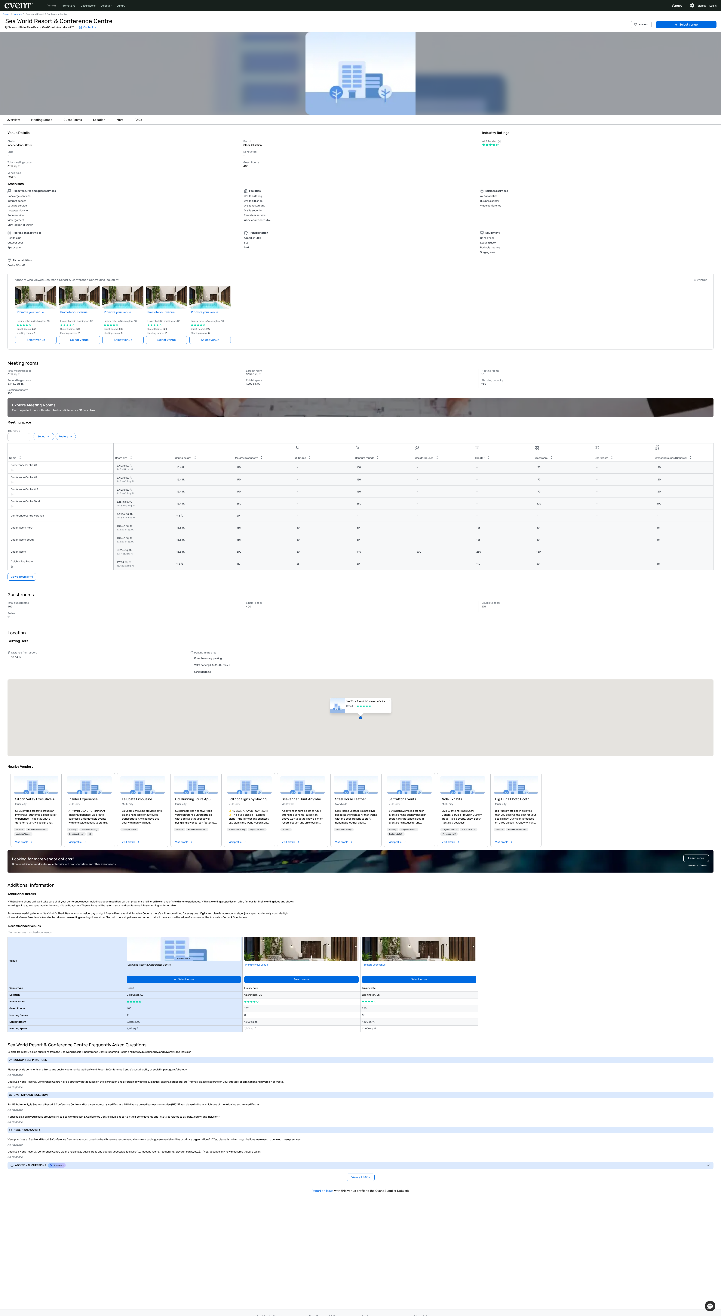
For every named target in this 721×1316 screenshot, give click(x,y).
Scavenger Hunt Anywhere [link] (303, 799)
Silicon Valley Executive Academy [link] (36, 799)
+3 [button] (90, 834)
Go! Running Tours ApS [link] (192, 799)
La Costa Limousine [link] (137, 799)
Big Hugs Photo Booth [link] (512, 799)
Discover (106, 5)
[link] (36, 785)
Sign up (702, 5)
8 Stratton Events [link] (402, 799)
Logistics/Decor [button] (23, 834)
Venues (52, 5)
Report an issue (322, 1191)
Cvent (6, 14)
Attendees (14, 431)
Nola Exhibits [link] (452, 799)
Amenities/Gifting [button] (89, 829)
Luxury (121, 5)
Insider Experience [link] (83, 799)
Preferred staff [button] (395, 834)
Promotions (68, 5)
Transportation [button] (129, 829)
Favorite (643, 24)
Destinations (88, 5)
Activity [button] (19, 829)
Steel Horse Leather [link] (350, 799)
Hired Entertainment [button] (37, 829)
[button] (360, 73)
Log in (712, 5)
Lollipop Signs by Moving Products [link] (249, 799)
